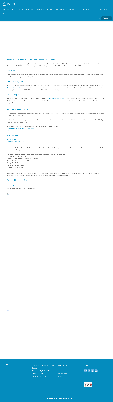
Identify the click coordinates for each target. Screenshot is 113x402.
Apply (17, 14)
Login (106, 18)
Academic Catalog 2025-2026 (15, 141)
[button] (95, 379)
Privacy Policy (62, 373)
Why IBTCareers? (11, 9)
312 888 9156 (41, 376)
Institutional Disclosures (13, 186)
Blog (94, 9)
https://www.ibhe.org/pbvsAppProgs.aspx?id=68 (20, 128)
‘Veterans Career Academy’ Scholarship (18, 87)
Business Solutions (65, 9)
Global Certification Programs (37, 9)
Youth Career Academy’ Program (56, 98)
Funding (7, 14)
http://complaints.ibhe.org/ (14, 130)
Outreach (83, 9)
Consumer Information (65, 371)
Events (103, 9)
